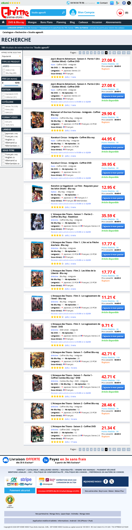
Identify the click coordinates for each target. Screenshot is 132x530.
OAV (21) (9, 112)
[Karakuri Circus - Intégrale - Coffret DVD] (37, 171)
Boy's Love (103, 491)
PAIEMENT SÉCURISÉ (106, 470)
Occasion (97, 22)
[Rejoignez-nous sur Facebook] (124, 3)
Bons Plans (46, 22)
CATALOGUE (32, 470)
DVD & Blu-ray (16, 22)
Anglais (10, 139)
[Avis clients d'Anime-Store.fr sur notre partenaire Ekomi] (11, 3)
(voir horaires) (90, 3)
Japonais (11, 133)
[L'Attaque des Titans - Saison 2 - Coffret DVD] (37, 434)
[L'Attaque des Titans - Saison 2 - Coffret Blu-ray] (37, 411)
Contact (104, 2)
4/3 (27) (8, 122)
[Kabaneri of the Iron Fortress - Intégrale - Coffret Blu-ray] (37, 120)
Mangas (32, 22)
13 (128, 52)
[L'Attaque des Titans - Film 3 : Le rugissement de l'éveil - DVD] (37, 332)
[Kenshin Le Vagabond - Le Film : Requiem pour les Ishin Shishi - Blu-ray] (37, 194)
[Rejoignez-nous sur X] (129, 3)
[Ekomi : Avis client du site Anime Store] (10, 503)
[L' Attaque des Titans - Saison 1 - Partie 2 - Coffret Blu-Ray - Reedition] (37, 222)
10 (114, 52)
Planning (61, 22)
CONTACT (21, 470)
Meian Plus (119, 491)
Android (73, 521)
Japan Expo (65, 514)
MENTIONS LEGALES (17, 472)
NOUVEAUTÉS (67, 470)
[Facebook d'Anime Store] (105, 481)
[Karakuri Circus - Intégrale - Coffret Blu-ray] (37, 145)
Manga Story (55, 514)
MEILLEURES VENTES (49, 470)
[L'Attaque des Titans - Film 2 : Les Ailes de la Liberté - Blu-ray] (37, 278)
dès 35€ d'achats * (23, 28)
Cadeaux (83, 22)
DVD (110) (10, 70)
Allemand (11, 142)
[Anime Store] (15, 12)
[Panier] (120, 12)
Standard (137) (11, 94)
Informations (63, 521)
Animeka (74, 514)
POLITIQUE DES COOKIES (76, 472)
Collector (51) (10, 97)
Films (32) (9, 109)
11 (119, 52)
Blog (72, 22)
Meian (111, 491)
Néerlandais (12, 145)
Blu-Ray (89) (11, 73)
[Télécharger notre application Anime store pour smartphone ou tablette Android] (118, 3)
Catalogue (8, 32)
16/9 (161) (9, 125)
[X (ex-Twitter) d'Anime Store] (111, 481)
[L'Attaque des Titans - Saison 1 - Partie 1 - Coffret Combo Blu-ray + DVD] (37, 383)
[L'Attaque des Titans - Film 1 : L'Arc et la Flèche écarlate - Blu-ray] (37, 250)
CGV (30, 472)
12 (124, 52)
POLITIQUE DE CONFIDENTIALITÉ (48, 472)
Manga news (85, 514)
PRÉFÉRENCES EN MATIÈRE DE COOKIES (106, 472)
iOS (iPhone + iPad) (85, 521)
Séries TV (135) (11, 106)
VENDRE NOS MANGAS (85, 470)
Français (11, 136)
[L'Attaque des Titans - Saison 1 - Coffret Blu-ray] (37, 360)
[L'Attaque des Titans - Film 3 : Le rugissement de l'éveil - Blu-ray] (37, 304)
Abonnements (113, 22)
